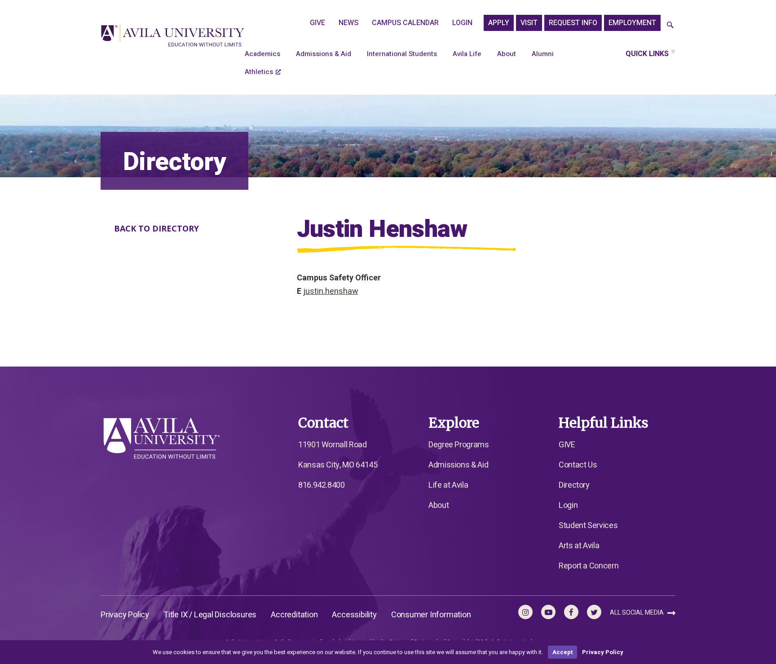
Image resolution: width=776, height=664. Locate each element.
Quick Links (647, 53)
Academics (262, 54)
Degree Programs (458, 445)
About (506, 54)
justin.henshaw (330, 291)
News (348, 22)
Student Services (588, 526)
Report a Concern (588, 566)
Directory (574, 485)
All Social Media (637, 612)
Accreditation (294, 615)
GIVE (317, 22)
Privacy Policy (125, 615)
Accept (562, 652)
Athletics (259, 72)
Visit (529, 22)
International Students (402, 54)
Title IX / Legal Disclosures (209, 615)
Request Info (573, 22)
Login (462, 22)
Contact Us (578, 465)
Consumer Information (431, 615)
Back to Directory (156, 228)
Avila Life (467, 54)
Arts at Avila (579, 546)
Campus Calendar (405, 22)
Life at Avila (448, 485)
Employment (632, 22)
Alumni (543, 54)
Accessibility (354, 615)
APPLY (498, 22)
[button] (670, 25)
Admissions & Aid (323, 54)
